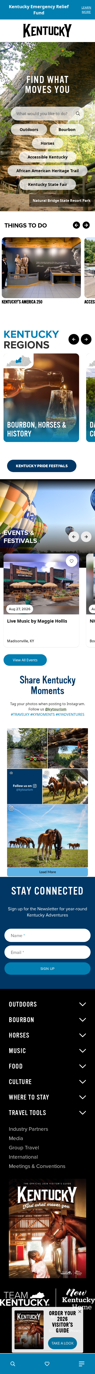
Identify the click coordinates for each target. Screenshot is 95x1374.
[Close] (79, 1312)
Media (16, 1138)
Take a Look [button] (63, 1343)
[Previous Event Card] (73, 536)
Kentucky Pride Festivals (42, 466)
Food (16, 1066)
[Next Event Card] (86, 536)
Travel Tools (27, 1113)
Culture (20, 1082)
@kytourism (55, 709)
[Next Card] (86, 225)
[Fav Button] (71, 561)
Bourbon (21, 1020)
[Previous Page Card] (73, 339)
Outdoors (23, 1004)
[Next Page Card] (86, 339)
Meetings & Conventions (37, 1166)
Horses (19, 1035)
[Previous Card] (76, 225)
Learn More (86, 9)
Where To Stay (29, 1097)
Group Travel (24, 1147)
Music (17, 1051)
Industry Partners (28, 1129)
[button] (13, 1363)
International (23, 1156)
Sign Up (47, 968)
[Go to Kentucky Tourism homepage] (47, 31)
